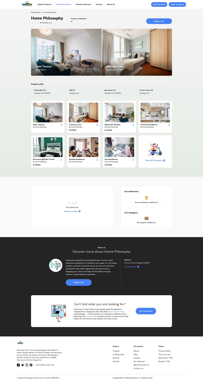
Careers (137, 358)
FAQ (135, 354)
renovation (90, 316)
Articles (99, 4)
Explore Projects (44, 4)
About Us (111, 4)
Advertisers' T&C (165, 358)
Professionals (36, 12)
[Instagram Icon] (26, 365)
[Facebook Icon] (18, 365)
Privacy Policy (164, 351)
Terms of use (164, 354)
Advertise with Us (141, 364)
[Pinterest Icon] (31, 365)
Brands (116, 358)
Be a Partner (139, 361)
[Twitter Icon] (22, 365)
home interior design (116, 311)
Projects (116, 351)
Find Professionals (63, 4)
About (136, 351)
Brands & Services (83, 4)
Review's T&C (164, 361)
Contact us (138, 368)
